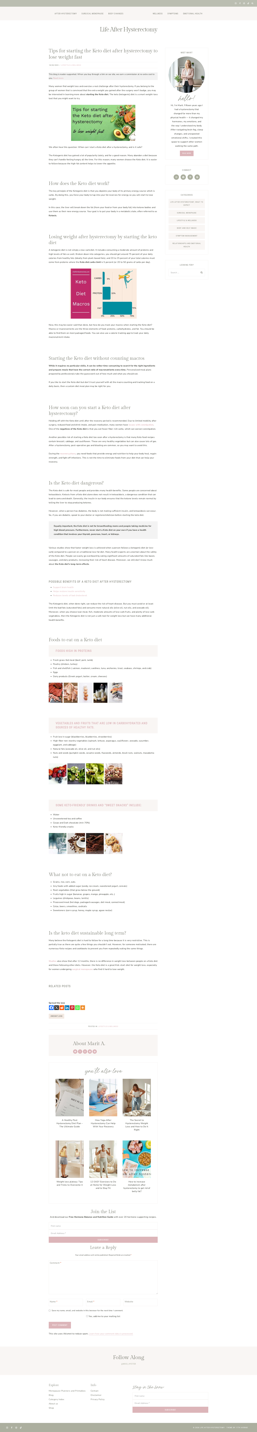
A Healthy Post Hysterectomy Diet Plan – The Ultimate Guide (69, 1123)
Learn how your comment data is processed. (111, 1333)
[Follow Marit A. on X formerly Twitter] (80, 1051)
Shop (51, 1407)
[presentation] (70, 1097)
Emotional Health (193, 13)
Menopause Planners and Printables (67, 1390)
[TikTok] (248, 3)
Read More (186, 153)
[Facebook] (240, 3)
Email (90, 1301)
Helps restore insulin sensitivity (69, 591)
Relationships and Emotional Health (187, 244)
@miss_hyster (128, 1364)
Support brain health (63, 587)
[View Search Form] (252, 3)
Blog (51, 1395)
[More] (82, 1007)
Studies (53, 961)
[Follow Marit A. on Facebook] (75, 1051)
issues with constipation (141, 424)
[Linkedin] (67, 1007)
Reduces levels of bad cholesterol (70, 595)
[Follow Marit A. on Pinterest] (94, 1051)
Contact (94, 1390)
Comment (55, 1263)
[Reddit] (61, 1007)
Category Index (56, 1399)
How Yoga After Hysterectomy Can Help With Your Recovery (103, 1123)
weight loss (56, 1016)
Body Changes (115, 13)
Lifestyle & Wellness (71, 65)
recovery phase (68, 453)
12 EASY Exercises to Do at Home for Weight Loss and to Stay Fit (103, 1185)
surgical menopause (82, 969)
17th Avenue (242, 1428)
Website (129, 1301)
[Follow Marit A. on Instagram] (85, 1051)
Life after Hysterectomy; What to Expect (186, 203)
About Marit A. (89, 1043)
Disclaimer (96, 1395)
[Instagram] (236, 3)
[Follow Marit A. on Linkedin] (90, 1051)
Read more (58, 78)
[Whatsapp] (77, 1007)
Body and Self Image (186, 228)
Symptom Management (186, 236)
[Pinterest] (244, 3)
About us (53, 1403)
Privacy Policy (98, 1399)
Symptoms (172, 13)
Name (53, 1301)
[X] (56, 1007)
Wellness (158, 13)
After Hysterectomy (66, 13)
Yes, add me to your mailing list (104, 1316)
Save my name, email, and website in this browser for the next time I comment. (87, 1310)
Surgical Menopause (186, 213)
